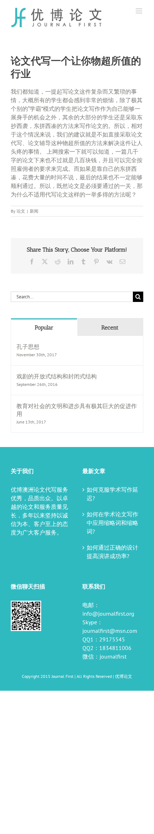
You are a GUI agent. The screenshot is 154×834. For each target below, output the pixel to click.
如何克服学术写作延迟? (112, 494)
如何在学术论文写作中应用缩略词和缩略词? (112, 523)
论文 (20, 211)
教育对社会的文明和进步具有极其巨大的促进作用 (76, 409)
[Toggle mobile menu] (139, 11)
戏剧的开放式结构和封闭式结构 (56, 376)
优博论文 (123, 676)
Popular (44, 327)
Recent (110, 327)
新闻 (34, 211)
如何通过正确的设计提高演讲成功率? (112, 552)
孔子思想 (27, 346)
